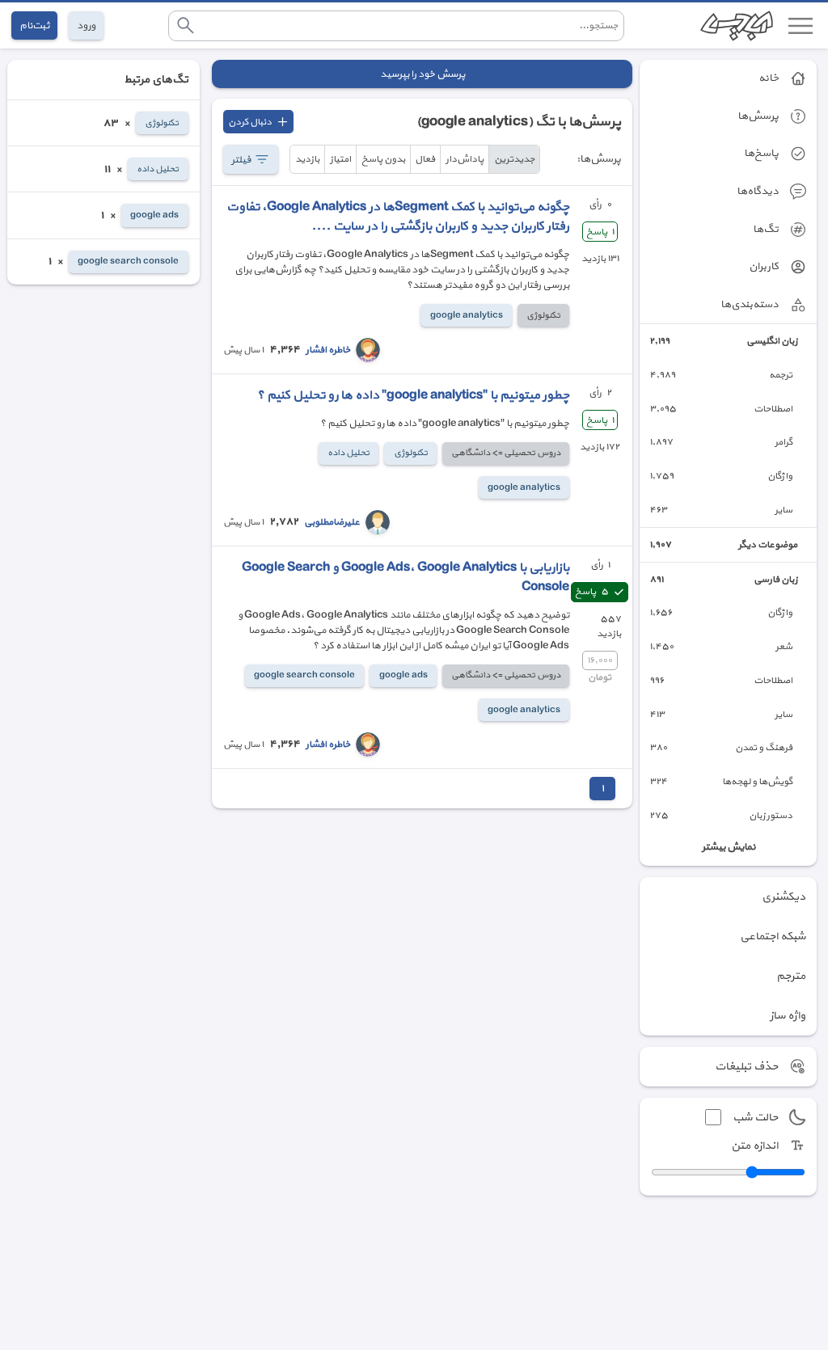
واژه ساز (787, 1015)
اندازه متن (754, 1145)
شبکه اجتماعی (772, 936)
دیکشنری (783, 896)
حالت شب (755, 1117)
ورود (86, 25)
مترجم (790, 976)
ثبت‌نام (34, 25)
